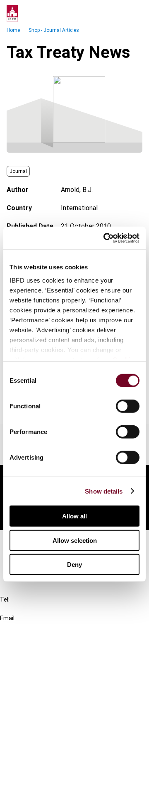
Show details (104, 490)
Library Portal (36, 699)
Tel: (5, 599)
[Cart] (117, 13)
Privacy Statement (44, 751)
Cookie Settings (40, 781)
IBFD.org (29, 654)
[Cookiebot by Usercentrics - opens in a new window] (105, 238)
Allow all (74, 516)
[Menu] (134, 13)
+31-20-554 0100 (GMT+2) (40, 609)
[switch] (127, 406)
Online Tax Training (44, 684)
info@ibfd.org (19, 627)
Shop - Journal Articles (54, 30)
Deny (74, 564)
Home (13, 30)
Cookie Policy (36, 766)
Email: (8, 618)
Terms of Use (36, 796)
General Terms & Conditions (57, 737)
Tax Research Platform (50, 669)
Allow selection (75, 540)
